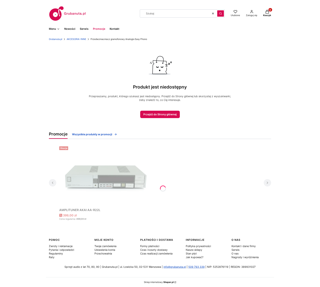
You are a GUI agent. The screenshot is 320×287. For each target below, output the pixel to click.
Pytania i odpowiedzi (61, 249)
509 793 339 (196, 266)
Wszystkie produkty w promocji (92, 134)
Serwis (235, 249)
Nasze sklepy (194, 249)
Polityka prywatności (198, 246)
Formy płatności (149, 246)
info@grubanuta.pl (175, 266)
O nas (235, 253)
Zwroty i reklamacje (61, 246)
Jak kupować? (194, 257)
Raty (51, 257)
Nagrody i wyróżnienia (245, 257)
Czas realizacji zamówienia (156, 253)
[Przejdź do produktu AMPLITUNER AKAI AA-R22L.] (105, 175)
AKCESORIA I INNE (76, 39)
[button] (220, 13)
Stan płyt (191, 253)
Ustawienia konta (104, 249)
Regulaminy (56, 253)
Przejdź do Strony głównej (160, 114)
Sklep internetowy (159, 282)
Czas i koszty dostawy (154, 249)
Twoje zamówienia (105, 246)
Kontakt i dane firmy (243, 246)
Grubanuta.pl (55, 39)
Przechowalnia (103, 253)
